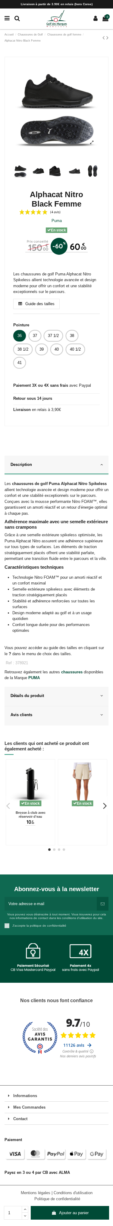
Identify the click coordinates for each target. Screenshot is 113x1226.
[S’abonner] (102, 904)
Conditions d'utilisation (73, 1193)
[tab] (56, 465)
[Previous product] (104, 37)
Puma (57, 220)
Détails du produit (27, 695)
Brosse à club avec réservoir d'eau (31, 815)
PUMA (34, 677)
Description (21, 464)
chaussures (72, 672)
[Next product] (107, 37)
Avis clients (21, 714)
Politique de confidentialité (57, 1199)
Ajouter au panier (74, 1213)
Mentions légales (36, 1193)
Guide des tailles (39, 303)
